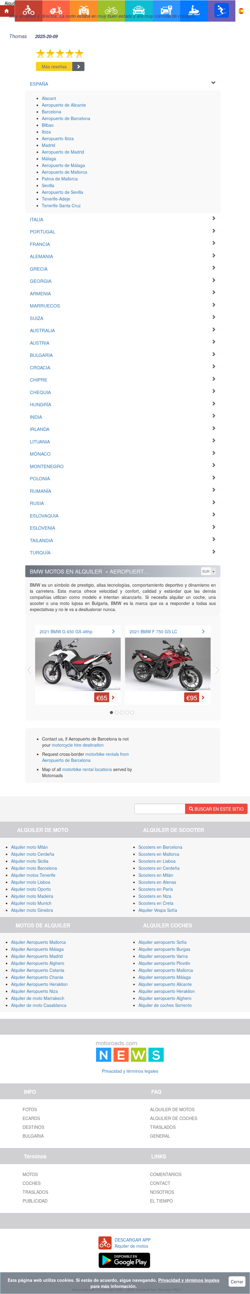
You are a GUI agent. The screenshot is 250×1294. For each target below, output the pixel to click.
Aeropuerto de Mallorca (64, 172)
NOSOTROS (162, 1192)
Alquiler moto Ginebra (32, 910)
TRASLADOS (163, 1127)
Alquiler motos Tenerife (33, 875)
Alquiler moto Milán (29, 847)
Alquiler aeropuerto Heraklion (166, 991)
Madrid (48, 145)
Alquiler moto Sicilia (29, 861)
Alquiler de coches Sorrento (165, 1005)
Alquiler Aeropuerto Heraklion (39, 984)
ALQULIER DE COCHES (173, 1118)
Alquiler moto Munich (31, 903)
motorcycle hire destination (78, 745)
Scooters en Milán (155, 875)
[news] (130, 1050)
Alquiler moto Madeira (32, 896)
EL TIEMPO (161, 1201)
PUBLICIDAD (35, 1201)
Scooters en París (155, 889)
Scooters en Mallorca (158, 854)
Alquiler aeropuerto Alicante (165, 984)
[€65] (78, 660)
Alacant (49, 98)
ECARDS (31, 1118)
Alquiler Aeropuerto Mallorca (38, 942)
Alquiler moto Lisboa (30, 882)
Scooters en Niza (154, 896)
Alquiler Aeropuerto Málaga (37, 949)
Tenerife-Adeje (56, 199)
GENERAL (160, 1136)
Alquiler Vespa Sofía (157, 910)
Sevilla (48, 185)
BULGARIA (33, 1136)
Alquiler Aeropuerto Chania (37, 977)
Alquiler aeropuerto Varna (163, 956)
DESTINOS (33, 1127)
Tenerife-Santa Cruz (61, 205)
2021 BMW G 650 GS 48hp (66, 631)
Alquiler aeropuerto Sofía (162, 942)
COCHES (32, 1183)
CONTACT (160, 1183)
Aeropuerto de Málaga (63, 165)
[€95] (168, 660)
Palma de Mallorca (60, 179)
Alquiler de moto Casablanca (38, 1005)
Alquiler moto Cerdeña (32, 854)
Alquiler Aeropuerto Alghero (37, 963)
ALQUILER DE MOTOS (172, 1109)
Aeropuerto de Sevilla (62, 192)
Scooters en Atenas (157, 882)
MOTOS (30, 1174)
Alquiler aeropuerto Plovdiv (164, 963)
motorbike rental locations (87, 769)
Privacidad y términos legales (130, 1071)
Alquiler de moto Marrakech (37, 998)
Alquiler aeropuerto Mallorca (165, 970)
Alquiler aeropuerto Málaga (164, 977)
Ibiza (46, 132)
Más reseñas (54, 66)
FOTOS (30, 1109)
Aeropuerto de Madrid (63, 152)
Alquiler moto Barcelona (34, 868)
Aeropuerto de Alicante (64, 105)
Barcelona (51, 111)
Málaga (49, 158)
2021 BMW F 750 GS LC (153, 631)
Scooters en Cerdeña (159, 868)
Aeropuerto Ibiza (58, 138)
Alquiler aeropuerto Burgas (164, 949)
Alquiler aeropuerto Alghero (164, 998)
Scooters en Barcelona (160, 847)
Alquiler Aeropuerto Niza (34, 991)
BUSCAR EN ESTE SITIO (218, 809)
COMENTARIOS (165, 1174)
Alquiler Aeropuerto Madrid (37, 956)
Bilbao (48, 125)
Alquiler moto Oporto (31, 889)
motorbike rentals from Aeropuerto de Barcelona (85, 757)
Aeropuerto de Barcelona (66, 118)
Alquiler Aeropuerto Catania (37, 970)
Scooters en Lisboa (157, 861)
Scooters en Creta (155, 903)
